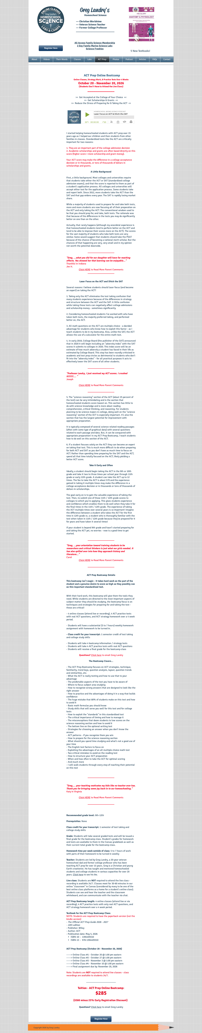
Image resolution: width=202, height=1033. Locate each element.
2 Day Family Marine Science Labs (94, 45)
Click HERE (84, 269)
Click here (96, 655)
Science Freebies (95, 48)
